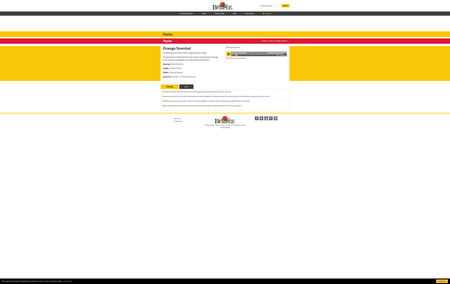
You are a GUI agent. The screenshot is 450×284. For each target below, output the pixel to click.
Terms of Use (220, 125)
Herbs (204, 13)
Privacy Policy (209, 125)
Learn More (67, 281)
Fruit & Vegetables (186, 13)
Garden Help (219, 13)
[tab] (169, 86)
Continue (442, 281)
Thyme (270, 41)
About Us (177, 118)
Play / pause (228, 53)
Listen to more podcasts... (237, 58)
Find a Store (249, 13)
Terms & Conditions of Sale (236, 125)
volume (284, 53)
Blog (234, 13)
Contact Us (178, 121)
